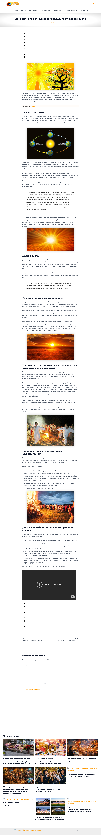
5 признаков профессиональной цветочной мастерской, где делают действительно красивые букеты (18, 761)
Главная (15, 10)
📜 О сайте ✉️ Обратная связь (31, 830)
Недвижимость (45, 10)
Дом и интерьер (33, 10)
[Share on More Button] (24, 57)
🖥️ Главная (17, 830)
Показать (33, 106)
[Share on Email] (24, 54)
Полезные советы (69, 10)
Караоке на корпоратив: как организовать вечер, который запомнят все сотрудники (47, 789)
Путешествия (57, 10)
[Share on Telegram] (24, 33)
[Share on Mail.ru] (24, 51)
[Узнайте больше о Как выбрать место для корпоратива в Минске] (18, 799)
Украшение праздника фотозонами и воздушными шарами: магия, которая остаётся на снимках (81, 809)
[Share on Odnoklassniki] (24, 42)
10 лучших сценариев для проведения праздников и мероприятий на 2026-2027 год (48, 761)
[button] (94, 4)
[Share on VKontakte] (24, 36)
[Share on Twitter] (24, 39)
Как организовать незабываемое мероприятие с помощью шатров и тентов (49, 819)
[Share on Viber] (24, 48)
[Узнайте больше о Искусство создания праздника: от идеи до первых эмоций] (82, 747)
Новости (23, 10)
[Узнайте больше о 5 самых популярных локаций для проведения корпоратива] (82, 769)
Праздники (82, 10)
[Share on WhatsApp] (24, 45)
